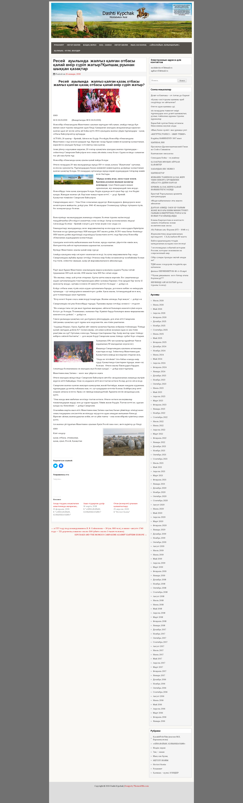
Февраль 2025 (159, 342)
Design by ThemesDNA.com (137, 786)
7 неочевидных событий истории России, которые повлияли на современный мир (168, 250)
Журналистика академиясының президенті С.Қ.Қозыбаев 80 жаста (169, 235)
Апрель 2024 (159, 363)
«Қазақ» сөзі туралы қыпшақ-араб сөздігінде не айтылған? (167, 101)
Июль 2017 (158, 650)
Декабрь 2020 (159, 488)
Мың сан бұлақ (138, 45)
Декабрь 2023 (159, 375)
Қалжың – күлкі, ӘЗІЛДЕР (67, 51)
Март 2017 (158, 667)
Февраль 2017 (159, 671)
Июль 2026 (158, 300)
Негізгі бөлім (73, 45)
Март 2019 (158, 567)
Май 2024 (157, 359)
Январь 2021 (159, 484)
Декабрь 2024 (159, 346)
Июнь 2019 (158, 554)
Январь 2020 (159, 529)
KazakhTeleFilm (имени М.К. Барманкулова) (166, 738)
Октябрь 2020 (159, 496)
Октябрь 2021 (159, 454)
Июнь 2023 (158, 388)
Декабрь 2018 (159, 579)
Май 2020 (157, 513)
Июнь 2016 (158, 700)
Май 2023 (157, 392)
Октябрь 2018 (159, 588)
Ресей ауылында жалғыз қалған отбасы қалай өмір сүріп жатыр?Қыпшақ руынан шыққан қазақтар (94, 65)
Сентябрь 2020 (160, 500)
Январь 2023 (159, 409)
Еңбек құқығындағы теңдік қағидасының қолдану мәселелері (168, 242)
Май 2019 (157, 558)
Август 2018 (158, 596)
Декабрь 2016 (159, 679)
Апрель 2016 (159, 708)
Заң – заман (105, 45)
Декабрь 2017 (159, 629)
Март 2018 (158, 617)
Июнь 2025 (158, 334)
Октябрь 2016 (159, 688)
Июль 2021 (158, 463)
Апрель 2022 (159, 429)
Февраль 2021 (159, 479)
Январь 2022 (159, 442)
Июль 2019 (158, 550)
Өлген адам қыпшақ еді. (163, 106)
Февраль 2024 (159, 367)
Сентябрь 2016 (160, 692)
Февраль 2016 (159, 717)
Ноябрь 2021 (159, 450)
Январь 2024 (159, 371)
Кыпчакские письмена (162, 153)
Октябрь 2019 (159, 542)
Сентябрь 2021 (160, 459)
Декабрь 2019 (159, 534)
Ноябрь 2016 (159, 683)
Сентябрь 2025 (160, 330)
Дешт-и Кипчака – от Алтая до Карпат (170, 95)
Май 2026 (157, 309)
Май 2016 (157, 704)
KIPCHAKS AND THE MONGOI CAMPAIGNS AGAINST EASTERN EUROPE (111, 534)
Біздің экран (89, 45)
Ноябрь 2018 (159, 584)
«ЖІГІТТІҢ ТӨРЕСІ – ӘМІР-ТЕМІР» (168, 134)
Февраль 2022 (159, 438)
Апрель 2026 (159, 313)
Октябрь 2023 (159, 384)
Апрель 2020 (159, 517)
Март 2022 (158, 434)
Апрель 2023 (159, 396)
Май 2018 (157, 608)
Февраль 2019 (159, 571)
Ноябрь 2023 (159, 379)
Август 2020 (159, 504)
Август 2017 (158, 646)
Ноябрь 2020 (159, 492)
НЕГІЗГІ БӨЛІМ (121, 45)
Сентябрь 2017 (160, 642)
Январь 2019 (159, 575)
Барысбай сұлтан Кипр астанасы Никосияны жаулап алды (167, 124)
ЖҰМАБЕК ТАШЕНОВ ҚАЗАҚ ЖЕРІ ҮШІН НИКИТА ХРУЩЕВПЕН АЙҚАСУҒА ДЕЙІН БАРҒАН (168, 180)
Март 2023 (158, 400)
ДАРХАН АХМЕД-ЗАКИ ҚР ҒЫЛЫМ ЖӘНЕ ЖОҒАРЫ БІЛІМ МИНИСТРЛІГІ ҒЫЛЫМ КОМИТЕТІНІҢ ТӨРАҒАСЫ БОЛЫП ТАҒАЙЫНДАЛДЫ (169, 211)
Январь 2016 (159, 721)
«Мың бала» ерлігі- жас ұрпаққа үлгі (169, 130)
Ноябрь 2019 (159, 538)
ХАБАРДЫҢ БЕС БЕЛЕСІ (163, 169)
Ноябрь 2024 (159, 350)
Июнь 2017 (158, 654)
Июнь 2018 (158, 604)
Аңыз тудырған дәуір (93, 503)
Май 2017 (157, 658)
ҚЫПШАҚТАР (157, 173)
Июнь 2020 (158, 509)
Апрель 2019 (159, 563)
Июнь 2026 (158, 304)
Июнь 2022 (158, 425)
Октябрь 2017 (159, 638)
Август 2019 (158, 546)
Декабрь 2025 (159, 321)
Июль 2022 (158, 421)
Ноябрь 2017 (159, 633)
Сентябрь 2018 (160, 592)
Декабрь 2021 (159, 446)
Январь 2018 (159, 625)
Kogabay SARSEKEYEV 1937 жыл (166, 138)
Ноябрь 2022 (159, 413)
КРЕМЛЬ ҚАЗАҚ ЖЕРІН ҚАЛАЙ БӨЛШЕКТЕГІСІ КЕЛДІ (166, 188)
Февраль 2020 (160, 525)
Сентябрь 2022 (160, 417)
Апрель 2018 (159, 613)
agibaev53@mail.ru (159, 71)
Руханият (59, 45)
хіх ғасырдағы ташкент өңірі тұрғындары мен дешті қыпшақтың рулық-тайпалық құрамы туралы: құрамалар (168, 114)
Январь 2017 (159, 675)
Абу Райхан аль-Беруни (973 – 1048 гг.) (170, 229)
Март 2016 (158, 713)
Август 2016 (158, 696)
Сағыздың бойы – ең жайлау (165, 157)
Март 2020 (158, 521)
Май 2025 (157, 338)
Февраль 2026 (159, 317)
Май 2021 (157, 467)
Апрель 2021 (159, 471)
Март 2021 (158, 475)
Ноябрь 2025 (159, 325)
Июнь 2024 (158, 354)
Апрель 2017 (159, 663)
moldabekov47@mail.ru (161, 67)
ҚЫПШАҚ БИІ (158, 142)
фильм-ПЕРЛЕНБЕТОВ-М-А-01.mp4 (168, 271)
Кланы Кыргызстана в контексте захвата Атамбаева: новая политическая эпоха (167, 223)
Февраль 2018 (159, 621)
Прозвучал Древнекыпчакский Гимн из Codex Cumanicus (169, 148)
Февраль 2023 (159, 404)
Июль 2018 (158, 600)
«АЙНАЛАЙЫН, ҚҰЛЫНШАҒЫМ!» (164, 45)
